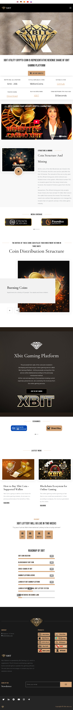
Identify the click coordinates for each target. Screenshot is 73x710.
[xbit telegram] (29, 699)
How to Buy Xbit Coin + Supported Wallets (16, 488)
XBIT (36, 95)
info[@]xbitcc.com (8, 635)
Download (12, 96)
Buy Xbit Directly (37, 73)
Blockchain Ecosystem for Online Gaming (53, 488)
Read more (6, 503)
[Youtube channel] (19, 699)
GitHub (61, 84)
